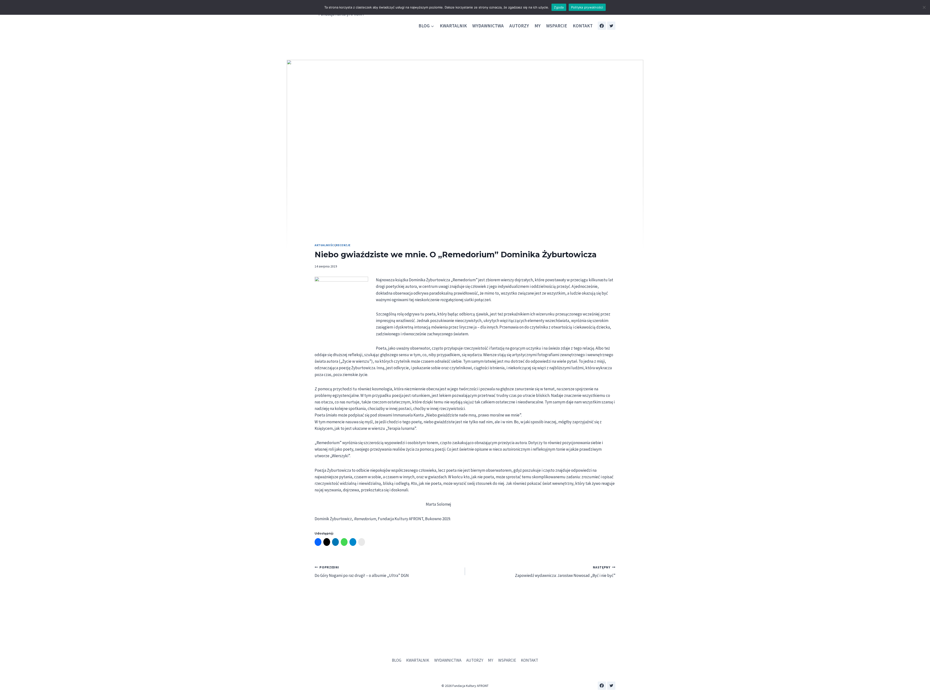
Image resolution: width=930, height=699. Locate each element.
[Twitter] (611, 26)
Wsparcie (556, 26)
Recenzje (343, 245)
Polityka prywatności (587, 7)
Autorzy (519, 26)
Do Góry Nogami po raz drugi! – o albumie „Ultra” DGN (362, 571)
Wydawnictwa (488, 26)
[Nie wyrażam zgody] (924, 7)
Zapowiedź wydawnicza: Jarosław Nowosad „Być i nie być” (565, 571)
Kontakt (583, 26)
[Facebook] (602, 26)
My (538, 26)
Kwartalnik (453, 26)
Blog (396, 660)
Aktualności (325, 245)
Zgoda (559, 7)
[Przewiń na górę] (923, 682)
